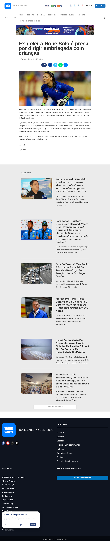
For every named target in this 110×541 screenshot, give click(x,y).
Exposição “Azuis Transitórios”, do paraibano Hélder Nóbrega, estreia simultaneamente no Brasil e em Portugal (72, 380)
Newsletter (100, 6)
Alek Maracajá (8, 485)
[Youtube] (82, 5)
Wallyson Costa (26, 59)
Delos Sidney (7, 504)
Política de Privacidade (10, 520)
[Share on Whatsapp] (60, 65)
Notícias (30, 15)
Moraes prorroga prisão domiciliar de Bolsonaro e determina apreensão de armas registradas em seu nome (72, 304)
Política (41, 15)
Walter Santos (8, 530)
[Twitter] (74, 5)
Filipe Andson (8, 511)
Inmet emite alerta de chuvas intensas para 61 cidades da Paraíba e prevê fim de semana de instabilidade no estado (72, 346)
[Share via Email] (65, 65)
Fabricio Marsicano (10, 507)
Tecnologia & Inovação (67, 461)
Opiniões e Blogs (67, 15)
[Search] (104, 18)
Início (21, 15)
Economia (52, 15)
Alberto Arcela (8, 481)
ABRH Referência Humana (13, 477)
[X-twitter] (17, 443)
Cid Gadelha (7, 496)
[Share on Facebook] (50, 65)
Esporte (81, 15)
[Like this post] (45, 65)
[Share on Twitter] (55, 65)
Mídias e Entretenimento (29, 21)
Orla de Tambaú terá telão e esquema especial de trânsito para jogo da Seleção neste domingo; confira (72, 270)
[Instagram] (78, 5)
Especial (60, 437)
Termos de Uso (22, 520)
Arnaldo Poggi (8, 492)
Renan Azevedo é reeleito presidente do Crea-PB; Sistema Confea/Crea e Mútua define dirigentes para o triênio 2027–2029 (71, 185)
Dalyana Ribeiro (8, 500)
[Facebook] (70, 5)
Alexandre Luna (8, 489)
